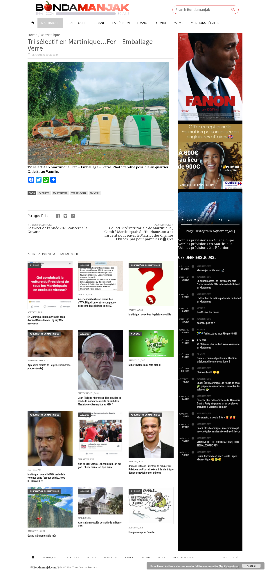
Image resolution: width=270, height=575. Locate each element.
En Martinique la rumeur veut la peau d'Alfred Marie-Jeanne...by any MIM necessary (46, 320)
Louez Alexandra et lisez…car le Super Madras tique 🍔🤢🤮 (217, 457)
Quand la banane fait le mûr (42, 535)
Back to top (228, 557)
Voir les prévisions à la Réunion (203, 247)
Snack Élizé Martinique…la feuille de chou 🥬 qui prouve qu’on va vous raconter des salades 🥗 (218, 386)
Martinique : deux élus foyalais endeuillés (150, 314)
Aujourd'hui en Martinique (145, 265)
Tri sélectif (78, 193)
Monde (161, 23)
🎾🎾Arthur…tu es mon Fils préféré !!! (217, 333)
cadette (44, 193)
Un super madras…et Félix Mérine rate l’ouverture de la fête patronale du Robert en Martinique (218, 284)
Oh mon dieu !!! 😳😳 (208, 372)
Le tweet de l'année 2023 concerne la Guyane (57, 230)
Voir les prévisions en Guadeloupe (206, 240)
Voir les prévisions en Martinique (205, 244)
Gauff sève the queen (208, 312)
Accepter (251, 565)
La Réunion (121, 23)
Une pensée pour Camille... (142, 532)
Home (32, 35)
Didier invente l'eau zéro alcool (145, 364)
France (143, 23)
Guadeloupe (76, 23)
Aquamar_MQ (224, 231)
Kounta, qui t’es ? (206, 323)
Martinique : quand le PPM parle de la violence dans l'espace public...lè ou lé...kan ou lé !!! (46, 477)
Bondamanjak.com (45, 567)
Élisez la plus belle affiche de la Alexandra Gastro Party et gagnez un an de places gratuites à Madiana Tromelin (218, 403)
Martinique (50, 23)
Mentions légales (205, 23)
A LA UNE (34, 265)
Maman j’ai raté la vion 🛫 (210, 270)
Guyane (99, 23)
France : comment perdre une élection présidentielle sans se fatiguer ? (217, 360)
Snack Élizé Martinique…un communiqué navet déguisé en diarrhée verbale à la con (218, 430)
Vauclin (94, 193)
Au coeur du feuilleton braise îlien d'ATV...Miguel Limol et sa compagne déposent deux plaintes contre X (97, 302)
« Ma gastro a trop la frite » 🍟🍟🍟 (216, 417)
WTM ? (178, 23)
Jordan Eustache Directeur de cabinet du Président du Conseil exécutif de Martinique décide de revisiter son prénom (151, 469)
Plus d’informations (228, 566)
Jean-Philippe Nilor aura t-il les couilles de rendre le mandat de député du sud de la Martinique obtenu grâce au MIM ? (99, 401)
